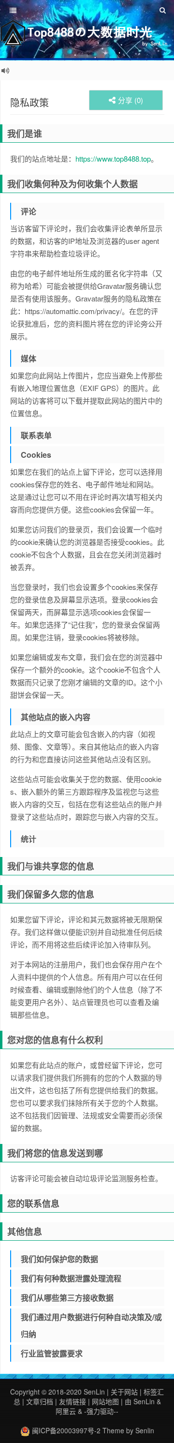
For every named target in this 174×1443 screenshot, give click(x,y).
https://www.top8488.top (113, 158)
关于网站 (124, 1392)
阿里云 (66, 1411)
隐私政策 (29, 102)
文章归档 (39, 1401)
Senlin (144, 1430)
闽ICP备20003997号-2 (65, 1430)
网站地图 (105, 1401)
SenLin (94, 1392)
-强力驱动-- (101, 1411)
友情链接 (72, 1401)
